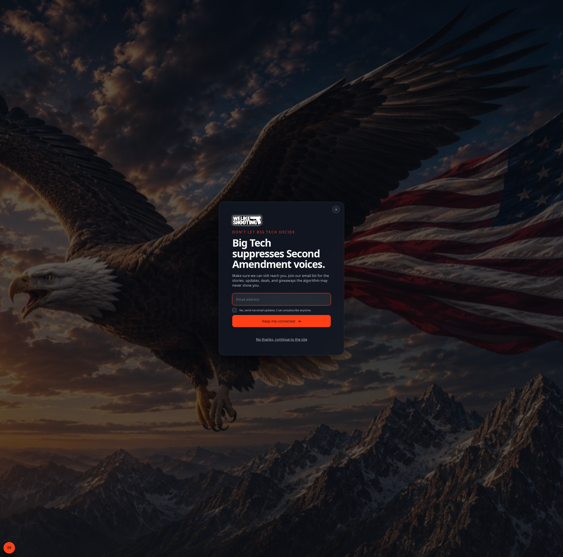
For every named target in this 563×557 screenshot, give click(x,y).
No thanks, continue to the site (281, 339)
